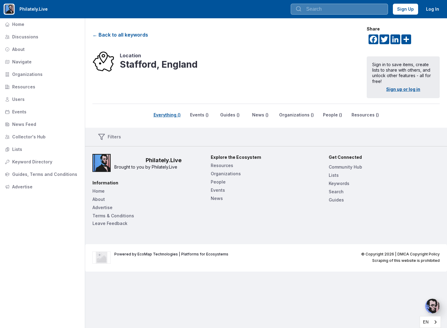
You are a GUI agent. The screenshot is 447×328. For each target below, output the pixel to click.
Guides (336, 199)
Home (14, 24)
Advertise (18, 186)
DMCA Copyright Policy (418, 254)
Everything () (167, 114)
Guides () (230, 114)
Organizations (23, 74)
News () (260, 114)
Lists (13, 149)
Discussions (21, 36)
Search (336, 191)
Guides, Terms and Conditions (40, 174)
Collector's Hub (25, 136)
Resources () (365, 114)
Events (15, 111)
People (218, 181)
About (14, 49)
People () (332, 114)
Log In (432, 9)
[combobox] (339, 9)
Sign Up (405, 9)
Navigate (18, 61)
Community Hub (345, 166)
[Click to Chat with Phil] (432, 306)
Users (14, 99)
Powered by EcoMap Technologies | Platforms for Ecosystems (171, 254)
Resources (19, 86)
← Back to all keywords (120, 35)
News (217, 198)
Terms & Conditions (113, 215)
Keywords (339, 183)
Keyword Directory (28, 161)
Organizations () (296, 114)
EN (425, 322)
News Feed (20, 124)
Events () (199, 114)
